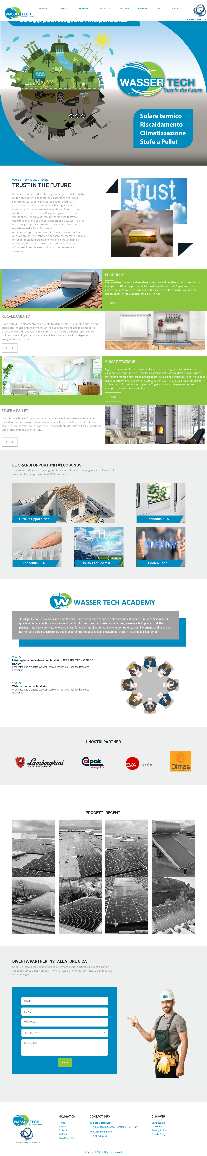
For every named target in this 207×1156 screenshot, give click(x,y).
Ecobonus (105, 8)
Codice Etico (158, 1126)
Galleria (124, 8)
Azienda (43, 8)
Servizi (63, 8)
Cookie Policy (159, 1134)
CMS (158, 8)
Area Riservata (66, 1138)
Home (62, 1122)
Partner (84, 8)
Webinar (142, 8)
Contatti (174, 8)
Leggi (113, 302)
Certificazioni (158, 1122)
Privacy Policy (159, 1130)
